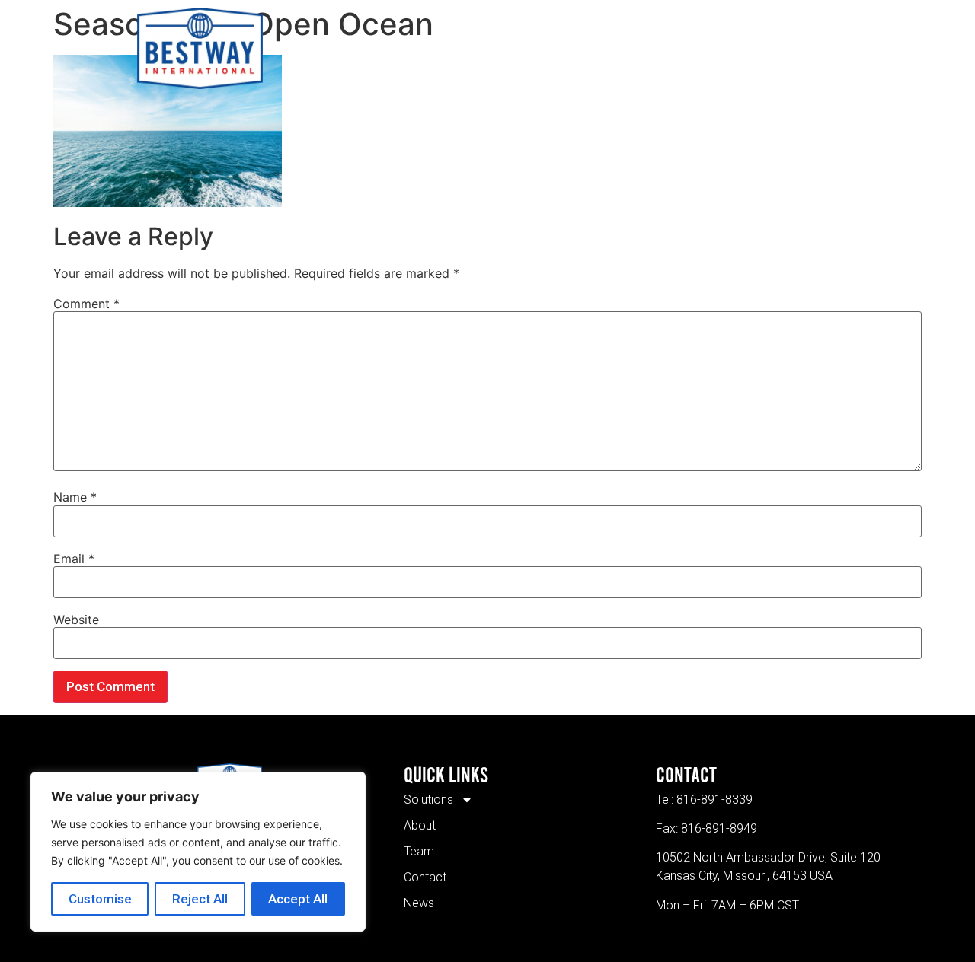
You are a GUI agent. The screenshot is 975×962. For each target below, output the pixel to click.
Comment (86, 304)
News (693, 48)
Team (559, 48)
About (499, 48)
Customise (100, 898)
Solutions (420, 48)
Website (76, 619)
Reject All (200, 898)
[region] (198, 852)
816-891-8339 (714, 799)
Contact (626, 48)
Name (75, 497)
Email (73, 559)
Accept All (298, 898)
